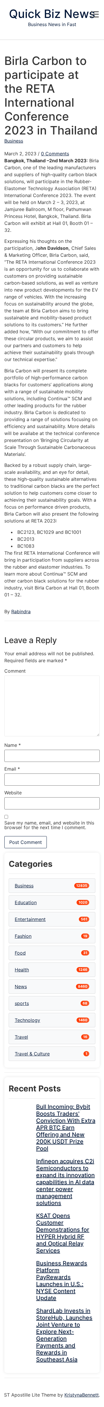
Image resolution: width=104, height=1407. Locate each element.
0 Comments (55, 153)
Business (13, 141)
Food (20, 953)
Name (12, 745)
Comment (15, 671)
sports (22, 1003)
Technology (27, 1020)
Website (13, 792)
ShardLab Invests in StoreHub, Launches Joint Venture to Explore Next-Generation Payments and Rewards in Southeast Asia (64, 1335)
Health (22, 970)
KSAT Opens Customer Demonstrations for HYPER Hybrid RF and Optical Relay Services (62, 1233)
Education (26, 902)
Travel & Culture (32, 1054)
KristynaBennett (81, 1395)
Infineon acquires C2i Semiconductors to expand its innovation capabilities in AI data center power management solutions (65, 1182)
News (21, 986)
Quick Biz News (52, 14)
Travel (21, 1037)
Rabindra (21, 611)
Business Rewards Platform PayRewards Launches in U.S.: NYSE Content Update (61, 1281)
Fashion (23, 936)
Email (12, 769)
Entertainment (30, 919)
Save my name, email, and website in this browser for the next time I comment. (49, 825)
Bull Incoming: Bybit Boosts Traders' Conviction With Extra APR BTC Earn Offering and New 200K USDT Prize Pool (65, 1127)
